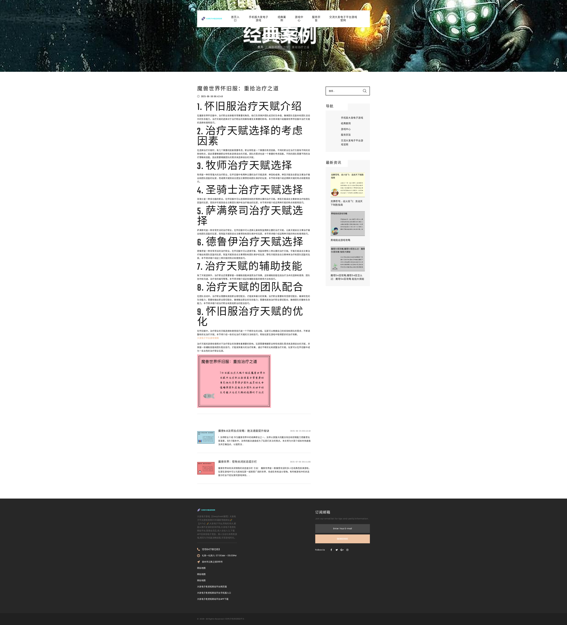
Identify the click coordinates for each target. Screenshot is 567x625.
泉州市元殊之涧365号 (212, 561)
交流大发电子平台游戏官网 (343, 19)
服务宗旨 (316, 19)
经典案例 (282, 19)
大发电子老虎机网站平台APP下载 (213, 599)
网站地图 (201, 568)
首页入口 (235, 19)
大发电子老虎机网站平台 (234, 619)
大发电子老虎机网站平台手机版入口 (214, 592)
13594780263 (211, 549)
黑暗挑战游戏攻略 (340, 240)
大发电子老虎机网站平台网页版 (212, 586)
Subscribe (342, 539)
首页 (260, 47)
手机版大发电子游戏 (258, 19)
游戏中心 (299, 19)
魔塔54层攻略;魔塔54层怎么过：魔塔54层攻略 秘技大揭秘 (347, 277)
